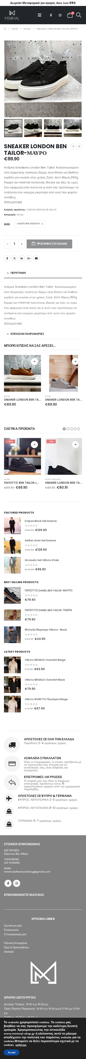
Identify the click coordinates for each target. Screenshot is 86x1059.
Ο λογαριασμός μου (15, 934)
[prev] (73, 146)
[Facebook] (51, 15)
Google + (29, 258)
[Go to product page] (22, 373)
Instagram (16, 883)
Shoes (20, 214)
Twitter (14, 258)
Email (36, 258)
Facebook (7, 258)
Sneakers (56, 479)
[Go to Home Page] (5, 29)
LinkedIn (22, 258)
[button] (41, 15)
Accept (11, 1052)
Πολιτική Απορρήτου (15, 943)
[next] (79, 146)
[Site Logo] (12, 15)
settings (20, 1045)
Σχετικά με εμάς (13, 925)
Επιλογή (34, 361)
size (7, 224)
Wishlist (9, 952)
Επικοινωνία (11, 930)
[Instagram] (60, 15)
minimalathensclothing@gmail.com (27, 872)
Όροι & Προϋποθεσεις (16, 947)
